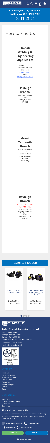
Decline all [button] (36, 433)
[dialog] (25, 425)
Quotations (6, 404)
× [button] (47, 409)
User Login (6, 399)
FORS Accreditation (9, 377)
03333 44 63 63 (16, 343)
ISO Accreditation (8, 375)
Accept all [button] (12, 433)
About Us (5, 373)
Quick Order (6, 406)
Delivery (5, 387)
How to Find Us (7, 380)
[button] (21, 316)
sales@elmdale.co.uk (14, 345)
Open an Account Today (11, 401)
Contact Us (6, 382)
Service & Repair (8, 384)
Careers (5, 389)
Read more (16, 418)
